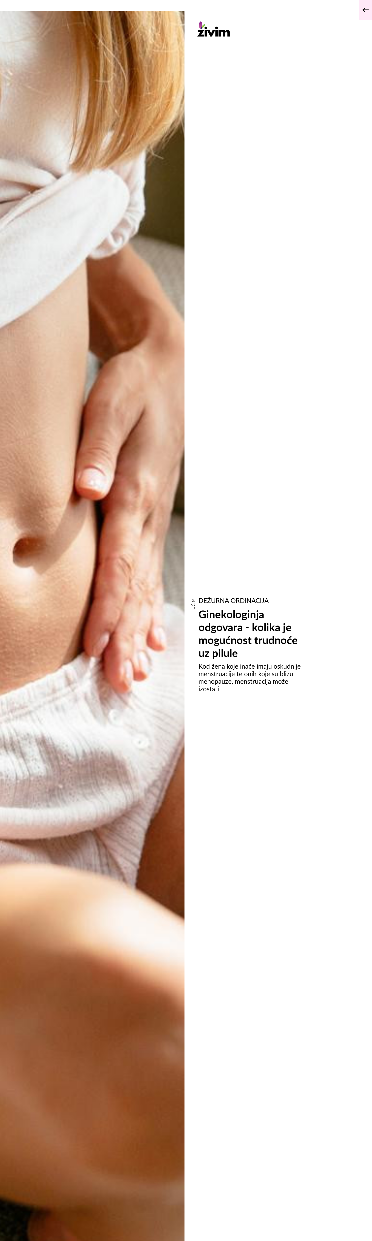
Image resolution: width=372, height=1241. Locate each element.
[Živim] (249, 29)
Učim (193, 604)
